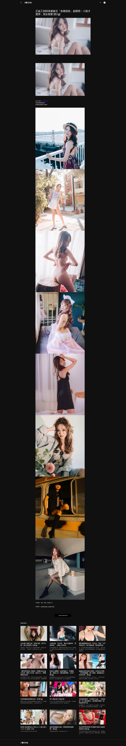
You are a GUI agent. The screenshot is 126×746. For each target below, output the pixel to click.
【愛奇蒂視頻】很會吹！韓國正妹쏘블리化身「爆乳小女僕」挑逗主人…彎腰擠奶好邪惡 (33, 673)
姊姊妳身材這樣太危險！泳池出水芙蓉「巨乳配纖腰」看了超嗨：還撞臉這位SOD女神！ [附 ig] (91, 673)
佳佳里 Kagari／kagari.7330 (47, 606)
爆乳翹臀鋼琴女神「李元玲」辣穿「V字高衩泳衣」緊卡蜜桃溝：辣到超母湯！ (92, 644)
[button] (21, 3)
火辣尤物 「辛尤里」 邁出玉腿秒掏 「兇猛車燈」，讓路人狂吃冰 (63, 644)
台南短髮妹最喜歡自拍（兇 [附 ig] (31, 699)
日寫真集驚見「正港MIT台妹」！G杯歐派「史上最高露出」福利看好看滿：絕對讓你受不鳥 (92, 701)
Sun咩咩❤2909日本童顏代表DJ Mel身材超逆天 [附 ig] (92, 728)
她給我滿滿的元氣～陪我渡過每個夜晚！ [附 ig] (62, 728)
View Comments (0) (63, 615)
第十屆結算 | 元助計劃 (57, 699)
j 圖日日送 (28, 3)
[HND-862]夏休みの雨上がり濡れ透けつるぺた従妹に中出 (33, 728)
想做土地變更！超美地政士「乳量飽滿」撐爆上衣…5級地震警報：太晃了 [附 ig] (62, 673)
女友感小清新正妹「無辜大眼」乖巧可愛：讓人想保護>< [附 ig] (33, 644)
